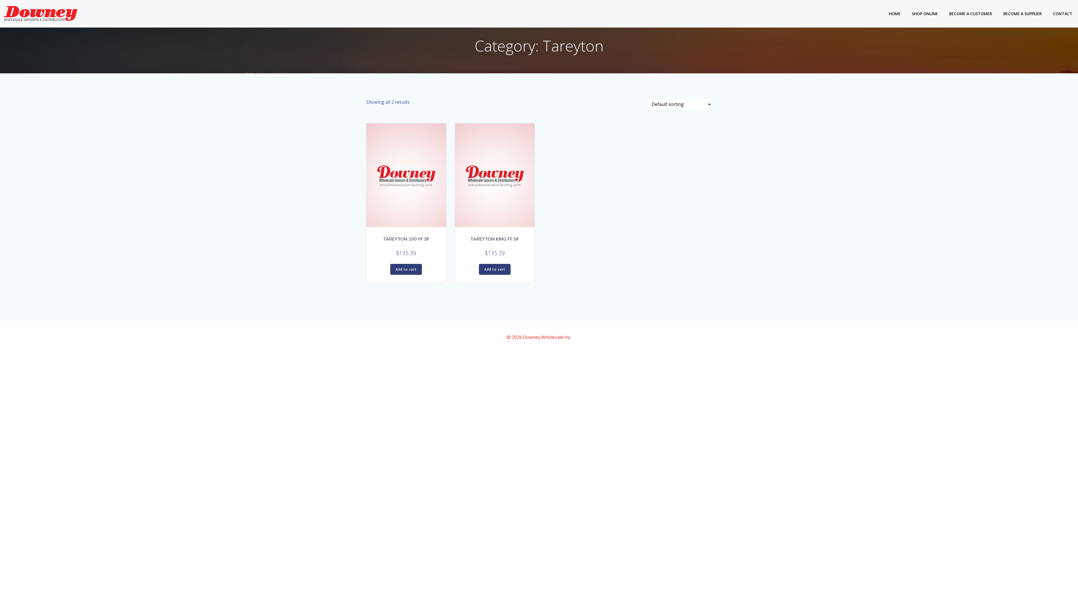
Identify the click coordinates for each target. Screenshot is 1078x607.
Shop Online (925, 13)
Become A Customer (970, 13)
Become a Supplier (1022, 13)
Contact (1062, 13)
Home (895, 13)
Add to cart (406, 269)
